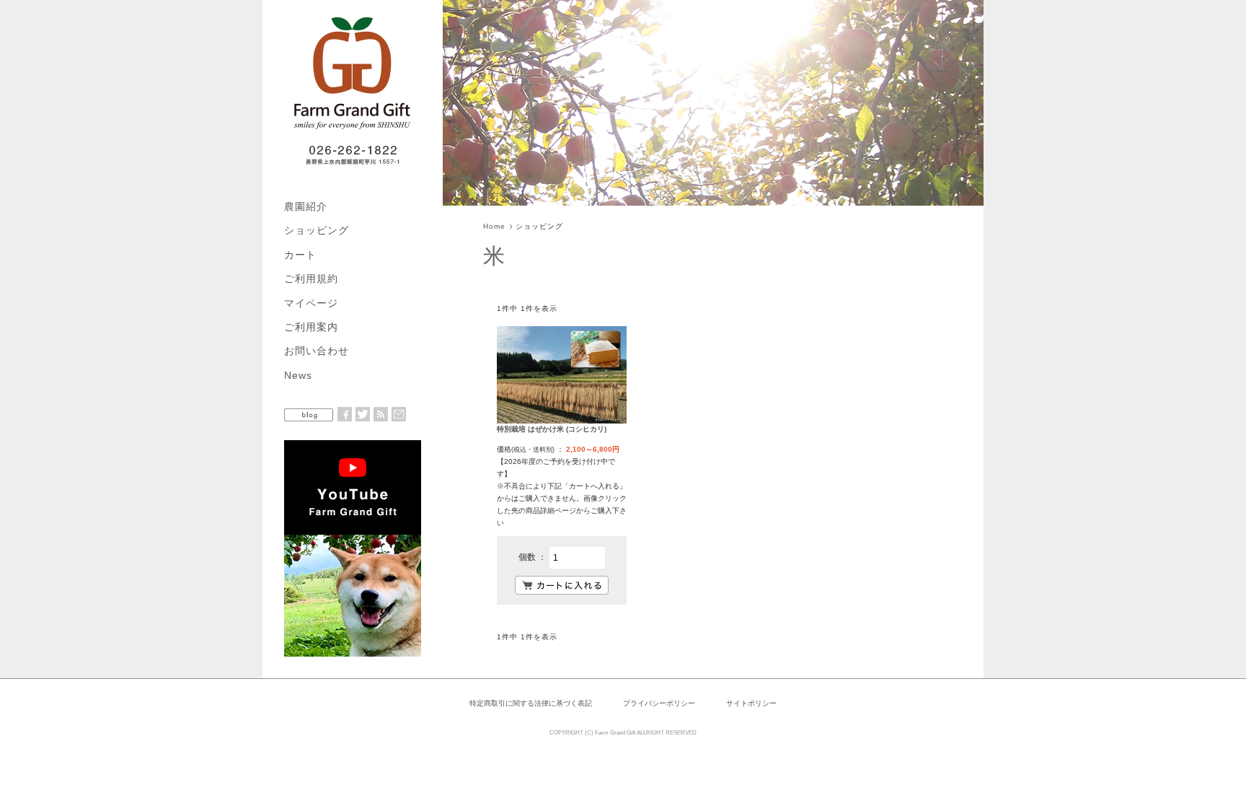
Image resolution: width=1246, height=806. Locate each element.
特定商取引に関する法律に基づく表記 (530, 703)
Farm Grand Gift (615, 733)
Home (494, 226)
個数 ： (533, 557)
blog (308, 414)
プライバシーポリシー (659, 703)
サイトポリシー (751, 703)
